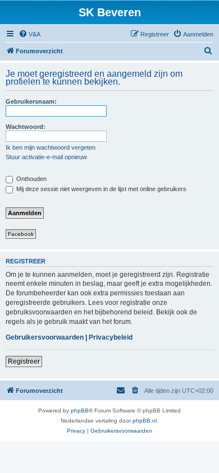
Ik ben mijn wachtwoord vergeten (50, 147)
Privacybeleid (111, 337)
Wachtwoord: (25, 126)
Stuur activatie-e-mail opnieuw (46, 157)
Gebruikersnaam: (31, 101)
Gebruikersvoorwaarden (45, 337)
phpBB (80, 410)
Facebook (21, 234)
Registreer (24, 361)
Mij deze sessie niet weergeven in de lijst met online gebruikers (100, 189)
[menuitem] (29, 34)
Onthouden (31, 178)
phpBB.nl (145, 421)
